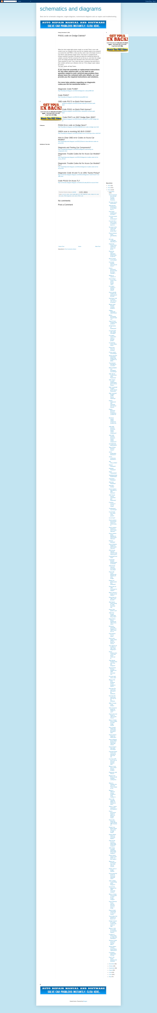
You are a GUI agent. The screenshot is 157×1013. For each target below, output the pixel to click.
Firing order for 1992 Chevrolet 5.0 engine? (113, 588)
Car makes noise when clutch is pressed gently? (112, 338)
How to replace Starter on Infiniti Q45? (112, 736)
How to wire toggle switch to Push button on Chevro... (113, 641)
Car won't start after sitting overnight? (112, 332)
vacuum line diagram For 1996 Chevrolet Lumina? (112, 889)
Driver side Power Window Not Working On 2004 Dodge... (112, 575)
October (111, 966)
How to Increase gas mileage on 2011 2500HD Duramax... (113, 197)
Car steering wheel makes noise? (113, 344)
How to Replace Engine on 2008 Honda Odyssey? (113, 546)
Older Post (97, 246)
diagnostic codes (86, 194)
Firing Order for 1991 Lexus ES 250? (112, 599)
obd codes (61, 195)
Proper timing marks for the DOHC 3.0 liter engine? (113, 857)
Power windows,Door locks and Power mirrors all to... (113, 655)
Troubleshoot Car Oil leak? (113, 509)
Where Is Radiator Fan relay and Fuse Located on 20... (113, 786)
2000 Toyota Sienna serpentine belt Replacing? (112, 497)
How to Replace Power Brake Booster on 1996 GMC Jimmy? (113, 742)
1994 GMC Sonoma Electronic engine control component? (112, 438)
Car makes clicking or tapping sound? (112, 288)
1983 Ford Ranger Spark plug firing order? (112, 614)
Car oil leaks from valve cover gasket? (112, 513)
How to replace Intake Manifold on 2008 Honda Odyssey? (112, 536)
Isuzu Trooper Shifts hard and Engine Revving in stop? (112, 730)
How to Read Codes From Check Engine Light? (112, 281)
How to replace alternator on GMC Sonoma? (113, 491)
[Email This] (80, 192)
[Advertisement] (91, 41)
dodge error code (95, 194)
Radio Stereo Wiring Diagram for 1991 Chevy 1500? (112, 621)
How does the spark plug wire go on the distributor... (112, 691)
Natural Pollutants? (112, 465)
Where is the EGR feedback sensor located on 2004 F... (112, 683)
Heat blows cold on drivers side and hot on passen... (113, 300)
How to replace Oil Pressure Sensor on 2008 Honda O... (112, 522)
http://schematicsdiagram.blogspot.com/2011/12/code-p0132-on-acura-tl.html (78, 182)
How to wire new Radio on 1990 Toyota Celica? (113, 716)
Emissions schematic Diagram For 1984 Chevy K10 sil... (112, 629)
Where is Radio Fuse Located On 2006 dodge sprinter (113, 722)
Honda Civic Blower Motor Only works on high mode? (113, 830)
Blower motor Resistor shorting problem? (112, 306)
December (111, 191)
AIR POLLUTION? (113, 462)
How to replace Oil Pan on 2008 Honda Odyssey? (112, 529)
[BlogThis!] (81, 192)
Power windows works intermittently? (113, 235)
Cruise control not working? (113, 353)
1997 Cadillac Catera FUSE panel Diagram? (113, 882)
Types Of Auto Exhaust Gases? (112, 449)
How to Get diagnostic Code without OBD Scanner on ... (113, 822)
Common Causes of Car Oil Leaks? (112, 504)
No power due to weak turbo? (113, 203)
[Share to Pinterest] (87, 192)
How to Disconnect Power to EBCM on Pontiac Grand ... (112, 814)
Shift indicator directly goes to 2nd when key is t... (113, 207)
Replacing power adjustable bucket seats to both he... (112, 254)
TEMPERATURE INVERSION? (113, 476)
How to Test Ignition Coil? (113, 610)
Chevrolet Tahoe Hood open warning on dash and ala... (113, 754)
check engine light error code (76, 194)
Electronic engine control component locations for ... (112, 421)
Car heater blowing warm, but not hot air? (113, 264)
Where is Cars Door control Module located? (112, 768)
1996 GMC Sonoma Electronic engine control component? (112, 430)
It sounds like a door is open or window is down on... (112, 223)
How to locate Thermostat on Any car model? (112, 912)
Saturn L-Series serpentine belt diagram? (113, 808)
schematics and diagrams (70, 9)
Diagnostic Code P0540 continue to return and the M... (113, 246)
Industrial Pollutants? (112, 469)
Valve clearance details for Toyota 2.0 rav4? (113, 709)
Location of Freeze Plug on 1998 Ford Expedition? (113, 936)
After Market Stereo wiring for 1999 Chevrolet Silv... (113, 604)
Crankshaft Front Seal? (113, 557)
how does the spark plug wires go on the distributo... (112, 698)
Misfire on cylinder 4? (112, 276)
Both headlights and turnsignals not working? (113, 369)
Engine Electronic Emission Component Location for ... (112, 412)
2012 (109, 187)
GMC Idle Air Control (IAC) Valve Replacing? (113, 375)
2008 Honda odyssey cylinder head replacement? (113, 552)
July (110, 972)
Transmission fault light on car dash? (112, 364)
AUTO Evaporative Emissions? (112, 453)
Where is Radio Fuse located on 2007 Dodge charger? (113, 897)
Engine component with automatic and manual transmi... (112, 404)
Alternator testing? (111, 486)
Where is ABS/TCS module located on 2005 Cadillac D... (112, 794)
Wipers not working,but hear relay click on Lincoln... (112, 864)
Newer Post (61, 246)
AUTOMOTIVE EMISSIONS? (113, 444)
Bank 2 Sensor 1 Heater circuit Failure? (113, 594)
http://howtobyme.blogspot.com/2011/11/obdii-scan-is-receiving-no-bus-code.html (79, 133)
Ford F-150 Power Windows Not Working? (113, 959)
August (111, 970)
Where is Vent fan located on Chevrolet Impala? (113, 930)
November (112, 964)
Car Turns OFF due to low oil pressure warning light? (113, 761)
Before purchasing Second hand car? (113, 317)
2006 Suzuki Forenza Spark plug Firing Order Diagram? (112, 843)
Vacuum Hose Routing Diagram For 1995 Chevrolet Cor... (112, 671)
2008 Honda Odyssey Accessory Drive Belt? (112, 567)
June (110, 974)
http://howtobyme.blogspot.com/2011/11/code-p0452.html (73, 97)
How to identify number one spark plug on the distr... (113, 294)
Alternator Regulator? (112, 483)
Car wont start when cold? (112, 677)
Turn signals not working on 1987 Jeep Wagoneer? (113, 647)
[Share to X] (83, 192)
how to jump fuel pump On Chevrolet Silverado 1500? (113, 876)
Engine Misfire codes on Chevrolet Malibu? (112, 836)
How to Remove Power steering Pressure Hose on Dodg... (113, 905)
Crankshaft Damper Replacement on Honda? (113, 561)
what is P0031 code (79, 195)
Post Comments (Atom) (70, 249)
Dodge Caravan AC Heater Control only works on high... (113, 923)
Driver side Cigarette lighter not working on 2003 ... (112, 801)
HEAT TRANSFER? (113, 472)
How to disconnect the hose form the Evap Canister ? (113, 271)
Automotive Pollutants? (112, 479)
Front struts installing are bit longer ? (113, 213)
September (112, 968)
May (110, 976)
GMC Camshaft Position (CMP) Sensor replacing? (112, 396)
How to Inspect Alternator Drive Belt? (112, 748)
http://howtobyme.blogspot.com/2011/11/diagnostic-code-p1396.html (76, 90)
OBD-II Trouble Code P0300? (112, 704)
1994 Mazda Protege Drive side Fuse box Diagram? (113, 663)
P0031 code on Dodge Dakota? (112, 870)
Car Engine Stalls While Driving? (112, 954)
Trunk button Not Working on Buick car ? (113, 918)
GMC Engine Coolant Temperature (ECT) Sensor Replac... (113, 382)
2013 (109, 185)
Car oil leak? (112, 518)
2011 (109, 189)
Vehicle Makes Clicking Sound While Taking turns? (113, 948)
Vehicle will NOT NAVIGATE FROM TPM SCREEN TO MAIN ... (113, 358)
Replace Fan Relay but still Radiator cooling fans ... (113, 778)
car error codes (65, 194)
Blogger (85, 1001)
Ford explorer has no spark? (112, 635)
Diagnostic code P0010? (113, 773)
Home (79, 246)
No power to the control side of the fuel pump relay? (113, 229)
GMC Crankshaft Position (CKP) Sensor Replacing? (113, 389)
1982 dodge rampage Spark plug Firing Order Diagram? (112, 850)
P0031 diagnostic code (69, 195)
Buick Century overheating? (113, 259)
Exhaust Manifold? (112, 541)
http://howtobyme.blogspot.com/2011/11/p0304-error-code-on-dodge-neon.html (78, 127)
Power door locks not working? (112, 349)
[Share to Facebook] (85, 192)
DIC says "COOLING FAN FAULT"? (113, 240)
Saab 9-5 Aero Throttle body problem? (113, 322)
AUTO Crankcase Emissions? (112, 458)
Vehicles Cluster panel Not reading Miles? (113, 942)
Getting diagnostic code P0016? (113, 312)
